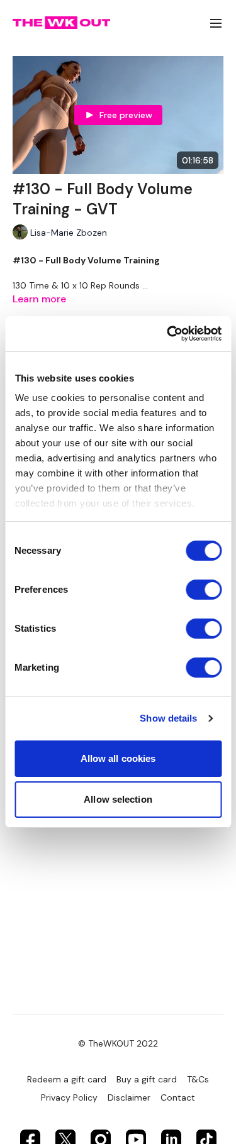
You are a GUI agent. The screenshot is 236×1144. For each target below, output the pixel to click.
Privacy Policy (69, 1097)
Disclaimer (129, 1097)
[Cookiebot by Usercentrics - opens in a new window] (168, 334)
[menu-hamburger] (215, 23)
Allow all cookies (118, 758)
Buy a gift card (146, 1079)
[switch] (204, 590)
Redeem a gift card (66, 1079)
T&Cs (198, 1079)
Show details (168, 718)
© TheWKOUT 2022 (118, 1043)
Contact (177, 1097)
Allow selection (118, 799)
